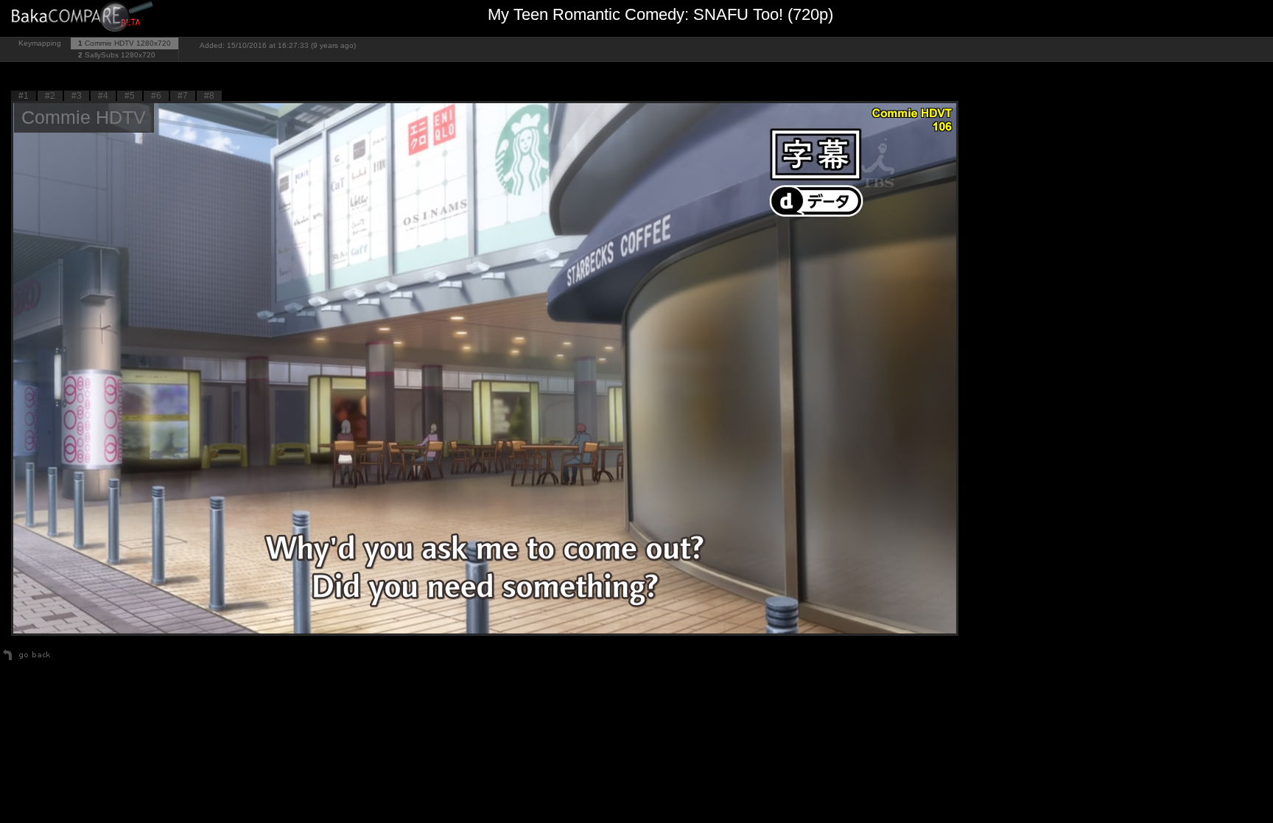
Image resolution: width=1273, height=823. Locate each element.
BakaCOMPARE (84, 19)
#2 (50, 96)
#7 (183, 96)
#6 (156, 96)
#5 (130, 96)
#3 (76, 96)
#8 (209, 96)
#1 (23, 96)
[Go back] (27, 660)
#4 (103, 96)
